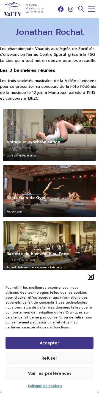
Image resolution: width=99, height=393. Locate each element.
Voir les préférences (50, 373)
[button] (91, 277)
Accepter (49, 343)
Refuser (49, 358)
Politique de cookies (45, 385)
